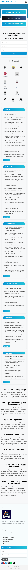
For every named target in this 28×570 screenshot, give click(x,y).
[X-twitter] (14, 563)
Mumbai (21, 68)
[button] (26, 2)
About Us (5, 543)
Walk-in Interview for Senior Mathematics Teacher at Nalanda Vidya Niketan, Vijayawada (14, 341)
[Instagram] (9, 563)
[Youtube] (4, 563)
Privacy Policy (6, 541)
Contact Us (5, 535)
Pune (13, 101)
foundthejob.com (8, 2)
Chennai (17, 83)
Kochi (5, 83)
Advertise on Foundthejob (8, 533)
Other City (21, 100)
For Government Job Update (14, 12)
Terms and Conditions (8, 539)
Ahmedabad (5, 88)
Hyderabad (5, 68)
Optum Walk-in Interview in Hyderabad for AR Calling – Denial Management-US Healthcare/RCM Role (15, 229)
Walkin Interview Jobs (14, 18)
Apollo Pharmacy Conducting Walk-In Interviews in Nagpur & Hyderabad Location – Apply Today (15, 372)
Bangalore (13, 69)
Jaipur (5, 94)
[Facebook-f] (2, 563)
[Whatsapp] (11, 563)
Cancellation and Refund (8, 537)
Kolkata (17, 76)
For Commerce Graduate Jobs (14, 23)
